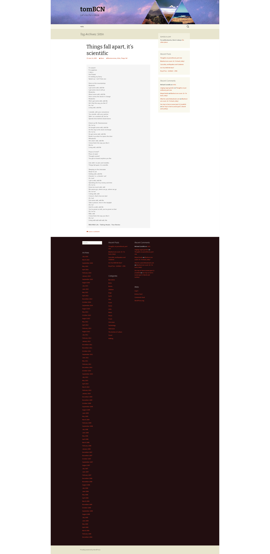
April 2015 (85, 296)
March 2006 (85, 501)
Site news (111, 322)
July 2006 (85, 488)
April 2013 (85, 325)
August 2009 (86, 410)
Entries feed (138, 294)
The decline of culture (115, 332)
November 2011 (87, 348)
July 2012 (85, 335)
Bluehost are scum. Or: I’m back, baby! (172, 61)
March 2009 (85, 420)
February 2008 (86, 446)
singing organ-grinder (167, 88)
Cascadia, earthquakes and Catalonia (172, 64)
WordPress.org (139, 301)
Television (111, 329)
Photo (110, 316)
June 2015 (85, 289)
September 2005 (87, 511)
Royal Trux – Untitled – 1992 (168, 71)
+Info (82, 27)
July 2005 (85, 517)
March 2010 (85, 387)
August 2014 (86, 309)
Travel (110, 335)
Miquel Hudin (164, 93)
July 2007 (85, 468)
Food (110, 303)
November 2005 (87, 504)
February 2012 (86, 338)
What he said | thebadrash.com (170, 99)
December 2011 (87, 345)
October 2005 (86, 508)
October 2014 (86, 302)
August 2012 (86, 331)
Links (110, 309)
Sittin (118, 58)
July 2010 (85, 377)
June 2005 (85, 521)
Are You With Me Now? (167, 68)
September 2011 (87, 354)
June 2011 (85, 358)
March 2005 (85, 530)
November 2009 (87, 400)
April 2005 (85, 527)
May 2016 (85, 266)
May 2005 (85, 524)
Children (111, 289)
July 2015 (85, 286)
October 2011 (86, 351)
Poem (110, 319)
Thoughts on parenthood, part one (171, 58)
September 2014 (87, 305)
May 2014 (85, 312)
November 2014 (87, 299)
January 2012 (86, 341)
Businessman (112, 58)
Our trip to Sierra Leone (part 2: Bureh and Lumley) (144, 275)
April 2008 (85, 439)
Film (109, 299)
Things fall (124, 58)
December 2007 (87, 452)
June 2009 (85, 413)
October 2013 (86, 315)
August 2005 (86, 514)
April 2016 (85, 269)
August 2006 (86, 485)
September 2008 (87, 426)
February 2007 (86, 475)
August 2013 (86, 318)
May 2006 (85, 495)
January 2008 (86, 449)
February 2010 (86, 390)
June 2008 (85, 433)
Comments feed (140, 297)
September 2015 (87, 279)
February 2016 (86, 273)
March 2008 (85, 442)
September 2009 (87, 407)
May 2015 (85, 292)
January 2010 (86, 393)
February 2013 (86, 328)
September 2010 (87, 374)
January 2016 (86, 276)
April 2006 (85, 498)
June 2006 (85, 491)
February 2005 (86, 534)
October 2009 (86, 403)
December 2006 (87, 478)
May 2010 (85, 380)
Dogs (110, 293)
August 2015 (86, 283)
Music (102, 58)
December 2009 (87, 397)
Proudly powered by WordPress (90, 550)
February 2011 (86, 364)
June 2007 (85, 472)
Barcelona (111, 280)
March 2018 (85, 260)
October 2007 (86, 459)
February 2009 (86, 423)
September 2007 (87, 462)
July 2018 (85, 256)
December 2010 (87, 367)
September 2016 (87, 263)
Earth (110, 296)
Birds (110, 283)
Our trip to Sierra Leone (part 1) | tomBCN (173, 104)
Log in (136, 291)
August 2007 (86, 465)
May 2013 (85, 322)
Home (110, 306)
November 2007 (87, 455)
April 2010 (85, 384)
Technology (112, 325)
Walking (110, 338)
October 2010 (86, 371)
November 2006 (87, 482)
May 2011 (85, 361)
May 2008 (85, 436)
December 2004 (87, 537)
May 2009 (85, 416)
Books (110, 286)
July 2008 (85, 429)
